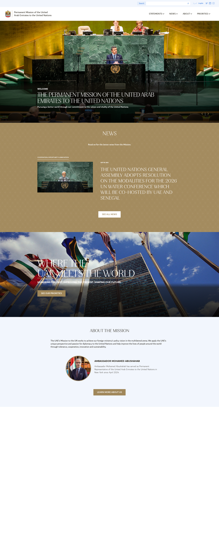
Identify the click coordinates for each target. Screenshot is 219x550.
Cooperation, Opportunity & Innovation (53, 157)
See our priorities (51, 293)
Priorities (202, 14)
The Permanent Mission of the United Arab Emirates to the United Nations (95, 98)
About (186, 14)
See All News (109, 214)
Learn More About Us (109, 392)
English (200, 3)
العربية (195, 3)
